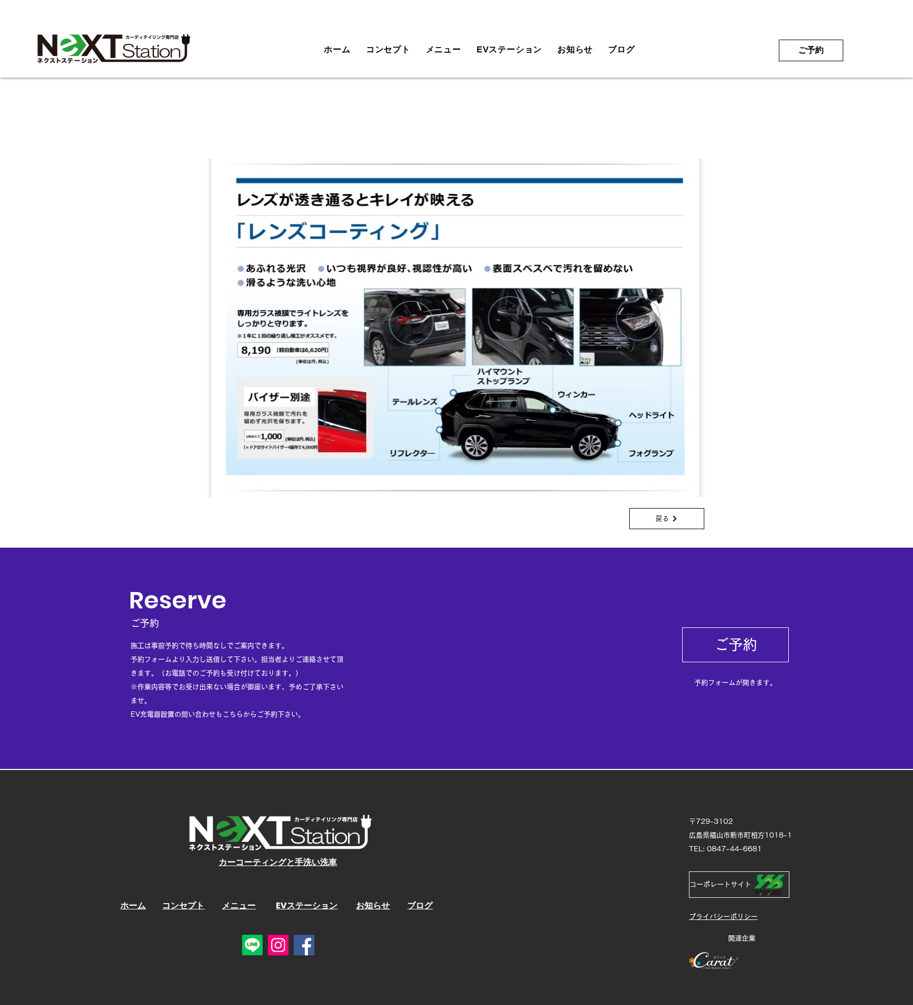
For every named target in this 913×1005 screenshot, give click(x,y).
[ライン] (252, 945)
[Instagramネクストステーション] (278, 945)
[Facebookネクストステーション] (304, 945)
